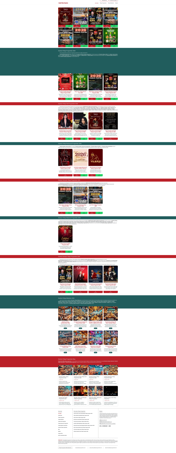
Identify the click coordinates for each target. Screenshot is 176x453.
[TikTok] (102, 426)
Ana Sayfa (96, 2)
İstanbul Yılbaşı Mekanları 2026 (66, 298)
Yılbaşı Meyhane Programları (62, 425)
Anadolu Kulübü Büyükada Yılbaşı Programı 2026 (81, 423)
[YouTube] (106, 426)
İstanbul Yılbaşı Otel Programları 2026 (68, 103)
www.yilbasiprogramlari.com (80, 447)
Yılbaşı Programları (103, 2)
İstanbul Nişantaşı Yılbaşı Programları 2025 (109, 377)
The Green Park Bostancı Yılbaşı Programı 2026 (81, 421)
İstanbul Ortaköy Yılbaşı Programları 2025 (94, 377)
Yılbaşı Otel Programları (62, 421)
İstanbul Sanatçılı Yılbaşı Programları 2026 (69, 256)
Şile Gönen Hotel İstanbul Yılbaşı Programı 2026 (81, 419)
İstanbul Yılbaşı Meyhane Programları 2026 (69, 217)
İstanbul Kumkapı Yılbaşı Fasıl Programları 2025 (80, 377)
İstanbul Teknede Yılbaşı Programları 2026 (69, 180)
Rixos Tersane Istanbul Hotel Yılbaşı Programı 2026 (82, 427)
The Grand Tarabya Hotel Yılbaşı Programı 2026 (81, 429)
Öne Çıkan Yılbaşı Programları (79, 411)
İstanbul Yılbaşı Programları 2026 (66, 50)
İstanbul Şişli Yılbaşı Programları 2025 (63, 398)
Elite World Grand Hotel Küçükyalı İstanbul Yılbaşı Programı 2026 (84, 425)
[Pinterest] (110, 426)
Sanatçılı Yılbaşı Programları (62, 427)
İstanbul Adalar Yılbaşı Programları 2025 (63, 377)
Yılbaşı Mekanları (111, 2)
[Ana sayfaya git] (63, 3)
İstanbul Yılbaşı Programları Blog (66, 359)
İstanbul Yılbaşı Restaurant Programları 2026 (69, 143)
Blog (59, 429)
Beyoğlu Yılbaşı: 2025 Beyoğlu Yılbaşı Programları (80, 398)
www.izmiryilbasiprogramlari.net (111, 447)
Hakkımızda (60, 415)
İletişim (116, 2)
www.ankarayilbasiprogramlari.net (96, 447)
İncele (65, 328)
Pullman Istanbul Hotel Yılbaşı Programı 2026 (81, 431)
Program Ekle (60, 433)
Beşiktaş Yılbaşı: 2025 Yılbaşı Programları (110, 398)
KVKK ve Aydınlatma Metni (62, 435)
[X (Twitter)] (108, 426)
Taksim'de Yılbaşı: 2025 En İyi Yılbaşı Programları (95, 398)
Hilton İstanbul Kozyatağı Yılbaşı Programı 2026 (81, 415)
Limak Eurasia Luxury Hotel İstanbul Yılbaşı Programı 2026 (83, 413)
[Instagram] (100, 426)
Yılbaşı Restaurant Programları (63, 423)
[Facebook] (104, 426)
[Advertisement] (88, 64)
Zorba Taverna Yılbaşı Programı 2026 (79, 417)
